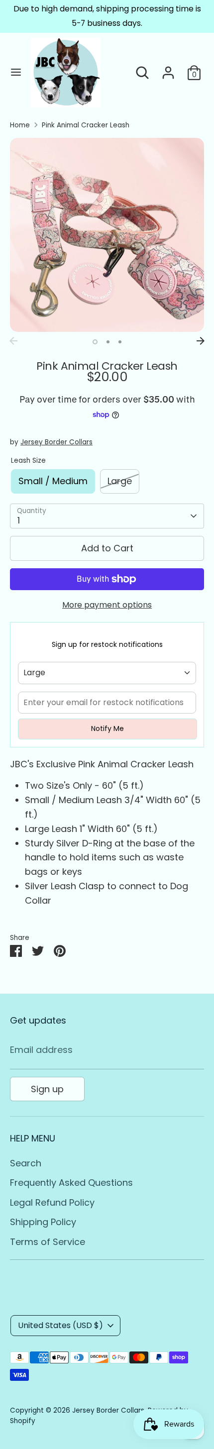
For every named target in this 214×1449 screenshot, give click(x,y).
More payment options (107, 605)
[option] (107, 235)
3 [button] (119, 341)
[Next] (201, 341)
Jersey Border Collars (56, 442)
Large (119, 481)
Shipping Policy (43, 1222)
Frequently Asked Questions (71, 1182)
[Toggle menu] (16, 72)
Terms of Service (47, 1242)
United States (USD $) (60, 1325)
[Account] (168, 69)
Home (20, 125)
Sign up (47, 1089)
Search (25, 1163)
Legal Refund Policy (52, 1202)
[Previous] (13, 341)
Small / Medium (53, 481)
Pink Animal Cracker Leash (85, 125)
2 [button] (108, 341)
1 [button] (95, 341)
